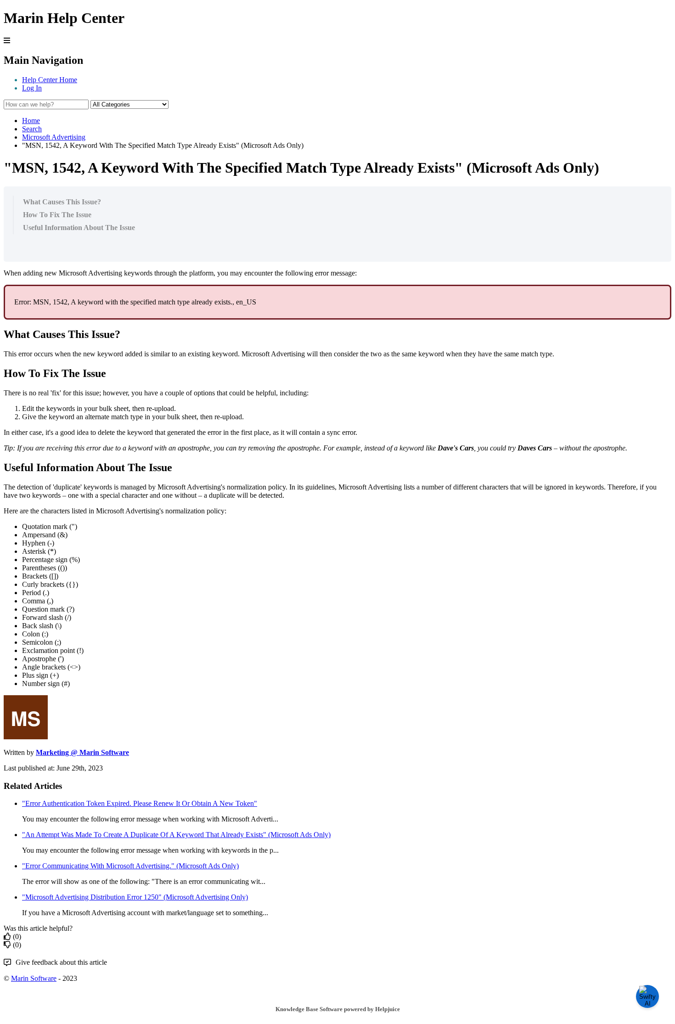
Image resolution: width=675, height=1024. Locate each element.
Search (32, 129)
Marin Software (33, 978)
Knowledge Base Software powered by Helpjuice (338, 1009)
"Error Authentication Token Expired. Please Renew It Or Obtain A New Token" (139, 803)
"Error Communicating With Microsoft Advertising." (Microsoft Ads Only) (130, 866)
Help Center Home (49, 80)
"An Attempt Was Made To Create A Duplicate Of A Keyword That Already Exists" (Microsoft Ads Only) (176, 834)
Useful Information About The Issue (79, 227)
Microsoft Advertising (53, 137)
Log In (32, 88)
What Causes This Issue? (62, 202)
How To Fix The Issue (57, 215)
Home (31, 120)
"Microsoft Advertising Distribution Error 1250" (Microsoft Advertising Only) (135, 897)
